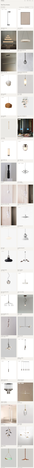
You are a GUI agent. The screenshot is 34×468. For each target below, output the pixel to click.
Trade (27, 0)
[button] (25, 0)
